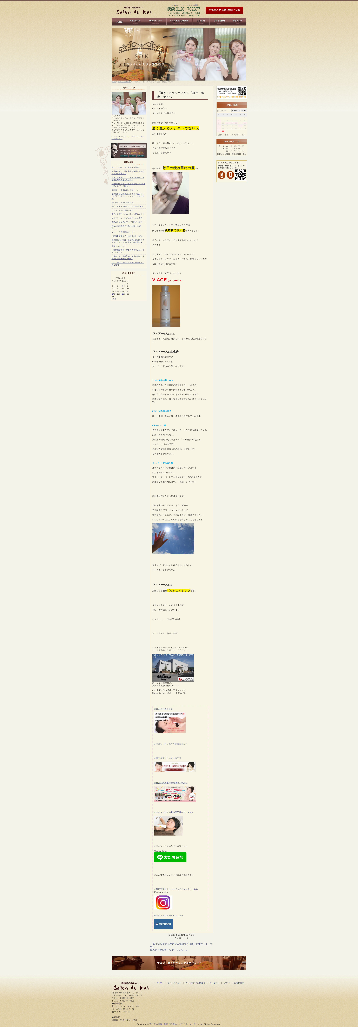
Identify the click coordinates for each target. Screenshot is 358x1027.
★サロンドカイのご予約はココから (171, 744)
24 (113, 294)
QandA (227, 983)
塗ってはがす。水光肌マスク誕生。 (126, 167)
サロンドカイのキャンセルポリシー (178, 962)
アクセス (186, 5)
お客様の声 (239, 983)
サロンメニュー (174, 983)
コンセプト (214, 983)
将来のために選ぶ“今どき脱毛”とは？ (127, 222)
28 (123, 294)
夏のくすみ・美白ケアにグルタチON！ (127, 206)
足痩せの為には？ (119, 246)
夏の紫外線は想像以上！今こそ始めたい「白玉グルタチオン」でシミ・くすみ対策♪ (128, 196)
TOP (114, 82)
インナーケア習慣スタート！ (123, 232)
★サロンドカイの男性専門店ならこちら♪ (173, 812)
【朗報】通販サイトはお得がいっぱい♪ (127, 236)
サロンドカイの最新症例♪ (122, 210)
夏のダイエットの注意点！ (122, 203)
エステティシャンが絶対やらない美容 (127, 218)
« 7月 (114, 299)
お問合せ (196, 5)
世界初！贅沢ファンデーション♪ (169, 950)
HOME (160, 983)
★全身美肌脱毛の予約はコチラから (171, 783)
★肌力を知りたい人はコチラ (167, 758)
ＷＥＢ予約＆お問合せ (195, 983)
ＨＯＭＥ (175, 5)
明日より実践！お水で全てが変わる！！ (128, 214)
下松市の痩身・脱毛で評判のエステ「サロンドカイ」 (174, 1024)
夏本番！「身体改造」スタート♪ (125, 190)
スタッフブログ (124, 82)
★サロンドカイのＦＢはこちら (168, 915)
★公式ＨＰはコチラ (163, 709)
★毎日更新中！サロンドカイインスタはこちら (176, 889)
